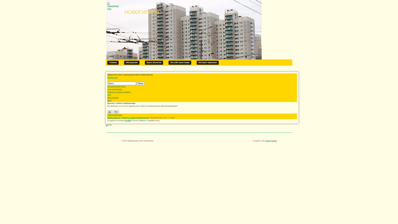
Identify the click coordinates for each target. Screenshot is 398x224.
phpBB (128, 120)
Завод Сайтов (271, 141)
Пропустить (112, 78)
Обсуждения (132, 62)
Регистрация (112, 98)
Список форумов (114, 89)
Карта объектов (154, 62)
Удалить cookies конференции (135, 118)
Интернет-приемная (208, 62)
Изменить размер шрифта (119, 92)
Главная (113, 62)
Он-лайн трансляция (179, 62)
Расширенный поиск (116, 86)
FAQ (109, 95)
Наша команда (113, 118)
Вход (109, 100)
